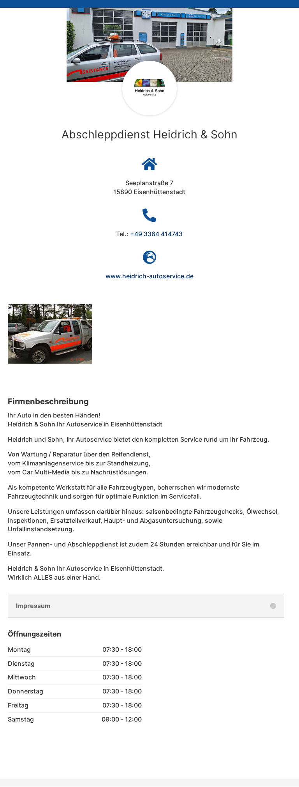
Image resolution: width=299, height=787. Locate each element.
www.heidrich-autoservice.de (149, 276)
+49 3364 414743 (156, 234)
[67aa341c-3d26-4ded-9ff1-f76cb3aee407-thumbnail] (50, 361)
